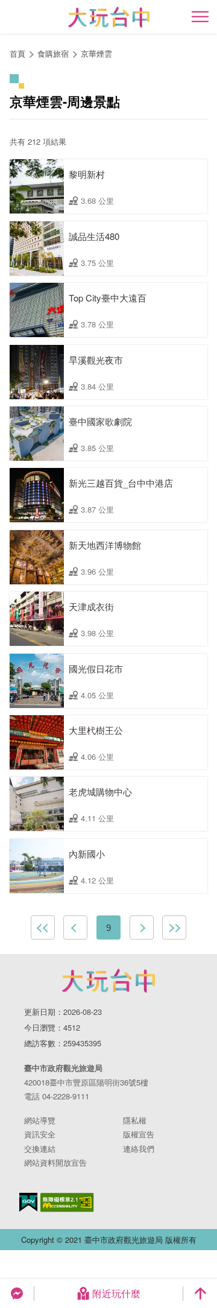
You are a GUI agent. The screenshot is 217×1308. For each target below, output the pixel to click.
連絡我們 (138, 1148)
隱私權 (134, 1120)
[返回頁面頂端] (200, 1293)
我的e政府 (28, 1202)
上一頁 (75, 927)
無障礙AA (67, 1202)
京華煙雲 (96, 53)
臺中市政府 (108, 980)
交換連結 (39, 1148)
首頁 (17, 53)
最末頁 (174, 927)
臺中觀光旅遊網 (108, 17)
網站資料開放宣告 (55, 1162)
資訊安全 (39, 1134)
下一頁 (142, 927)
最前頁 (43, 927)
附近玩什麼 (116, 1293)
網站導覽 (39, 1120)
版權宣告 (138, 1134)
